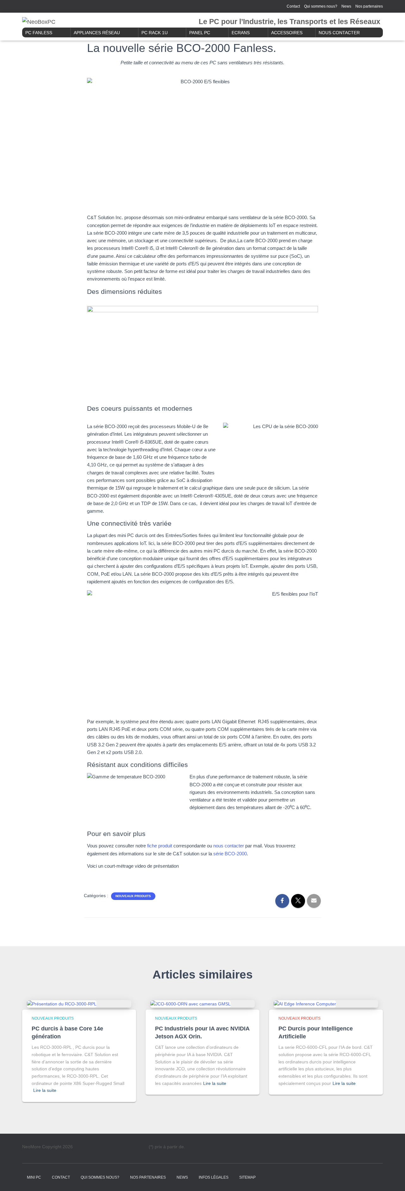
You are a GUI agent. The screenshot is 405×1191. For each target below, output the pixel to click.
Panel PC (199, 32)
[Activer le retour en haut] (392, 1178)
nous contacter (228, 845)
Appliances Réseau (97, 32)
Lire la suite (44, 1090)
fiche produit (159, 845)
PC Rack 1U (154, 32)
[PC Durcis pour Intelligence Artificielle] (305, 1003)
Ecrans (241, 32)
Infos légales (213, 1177)
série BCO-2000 (230, 853)
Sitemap (247, 1177)
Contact (293, 6)
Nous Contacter (339, 32)
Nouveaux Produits (133, 896)
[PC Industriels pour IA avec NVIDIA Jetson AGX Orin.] (190, 1003)
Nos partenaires (369, 6)
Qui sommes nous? (320, 6)
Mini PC (34, 1177)
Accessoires (286, 32)
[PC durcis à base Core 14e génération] (62, 1003)
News (346, 6)
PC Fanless (38, 32)
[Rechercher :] (54, 5)
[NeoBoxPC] (38, 22)
